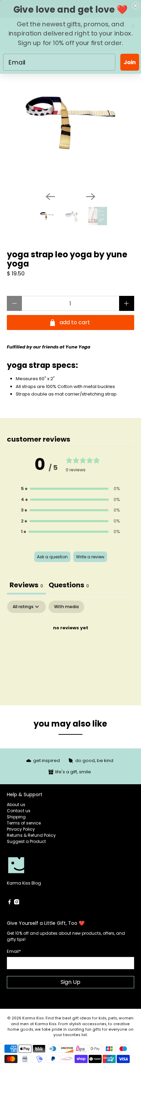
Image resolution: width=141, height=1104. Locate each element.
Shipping (16, 817)
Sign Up (70, 982)
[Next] (91, 196)
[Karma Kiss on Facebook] (9, 903)
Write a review (90, 557)
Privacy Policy (21, 829)
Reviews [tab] (26, 585)
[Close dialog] (135, 5)
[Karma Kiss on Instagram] (17, 903)
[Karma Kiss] (38, 865)
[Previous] (50, 196)
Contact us (18, 811)
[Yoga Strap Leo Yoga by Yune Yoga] (70, 122)
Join (130, 62)
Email (14, 951)
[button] (70, 488)
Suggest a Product (26, 841)
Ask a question (52, 557)
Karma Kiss (33, 1018)
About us (16, 804)
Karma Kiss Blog (24, 883)
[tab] (69, 585)
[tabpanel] (70, 651)
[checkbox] (66, 607)
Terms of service (24, 823)
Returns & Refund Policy (31, 835)
